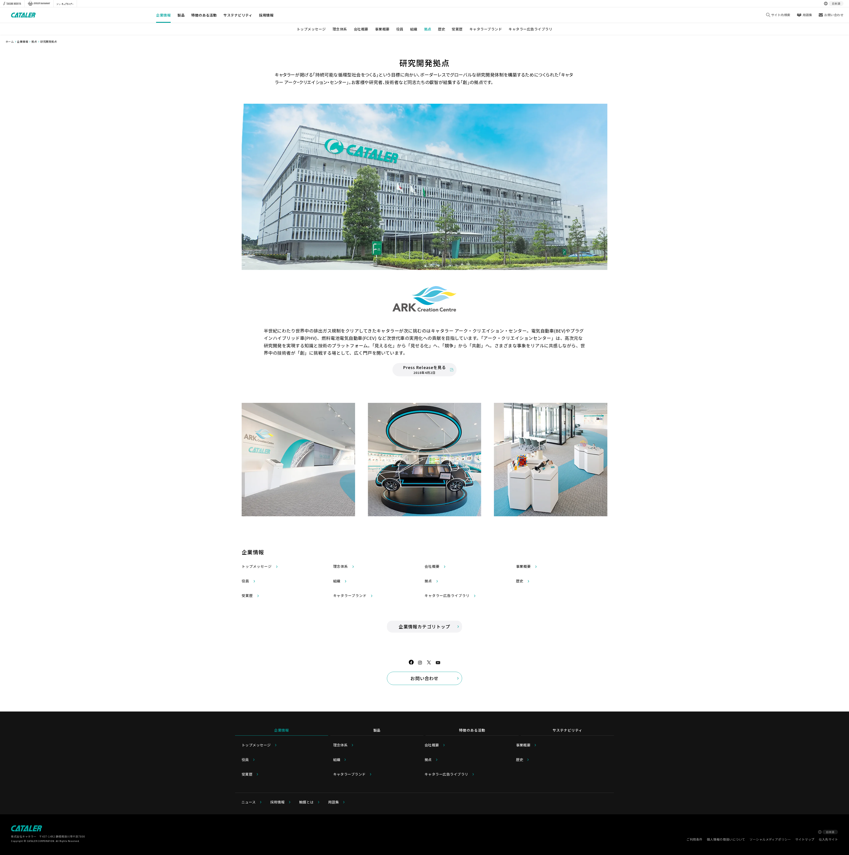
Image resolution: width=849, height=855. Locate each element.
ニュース (248, 802)
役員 (399, 29)
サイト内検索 (780, 15)
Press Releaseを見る (424, 369)
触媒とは (306, 802)
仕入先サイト (828, 839)
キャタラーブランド (485, 29)
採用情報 (266, 15)
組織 (413, 29)
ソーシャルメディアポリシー (770, 839)
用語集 (807, 15)
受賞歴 (457, 29)
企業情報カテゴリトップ (424, 626)
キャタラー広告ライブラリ (530, 29)
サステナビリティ (237, 15)
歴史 (441, 29)
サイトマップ (805, 839)
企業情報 (163, 15)
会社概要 (361, 29)
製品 (181, 15)
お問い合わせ (424, 678)
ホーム (10, 41)
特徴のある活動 (204, 15)
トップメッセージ (311, 29)
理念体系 (340, 29)
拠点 (427, 29)
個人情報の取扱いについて (726, 839)
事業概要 (382, 29)
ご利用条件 (694, 839)
